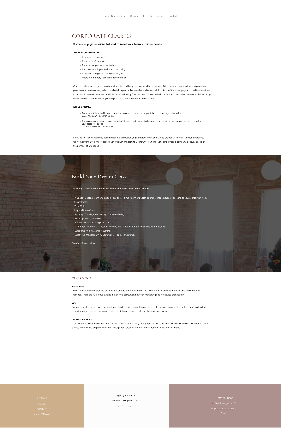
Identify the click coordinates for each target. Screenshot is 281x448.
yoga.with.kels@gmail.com (127, 405)
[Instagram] (212, 403)
